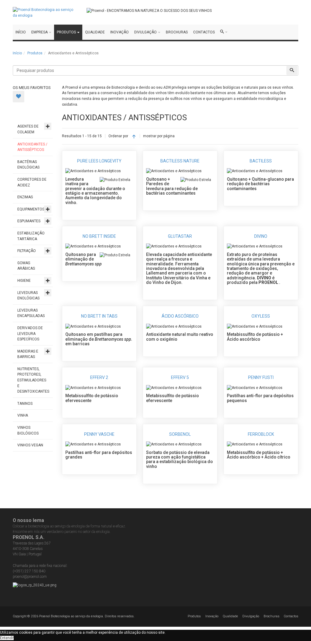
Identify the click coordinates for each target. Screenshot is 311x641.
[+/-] (134, 136)
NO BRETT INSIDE (99, 236)
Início (17, 53)
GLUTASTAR (180, 236)
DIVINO (260, 236)
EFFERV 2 (99, 377)
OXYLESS (260, 316)
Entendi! (7, 638)
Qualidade (230, 616)
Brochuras (271, 616)
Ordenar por (118, 136)
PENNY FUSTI (261, 377)
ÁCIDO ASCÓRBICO (180, 316)
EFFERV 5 (180, 377)
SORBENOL (180, 434)
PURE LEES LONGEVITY (99, 161)
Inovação (211, 616)
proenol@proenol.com (30, 577)
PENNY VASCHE (99, 434)
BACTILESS (261, 161)
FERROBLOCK (261, 434)
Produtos (35, 53)
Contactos (291, 616)
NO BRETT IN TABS (99, 316)
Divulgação (250, 616)
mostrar (149, 136)
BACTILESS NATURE (180, 161)
